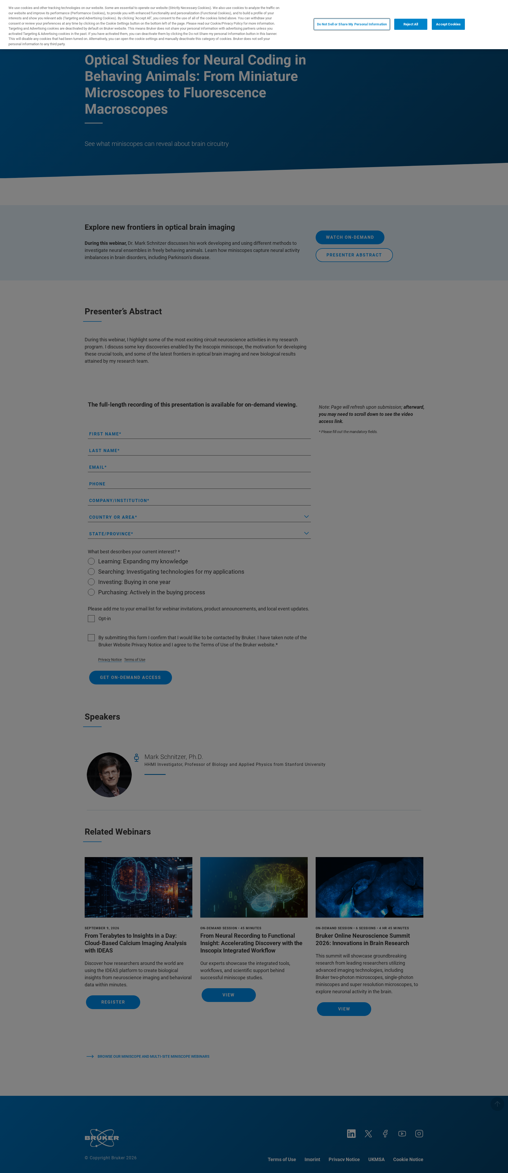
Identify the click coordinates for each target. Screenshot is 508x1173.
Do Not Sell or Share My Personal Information (352, 24)
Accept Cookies (448, 24)
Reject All (410, 24)
